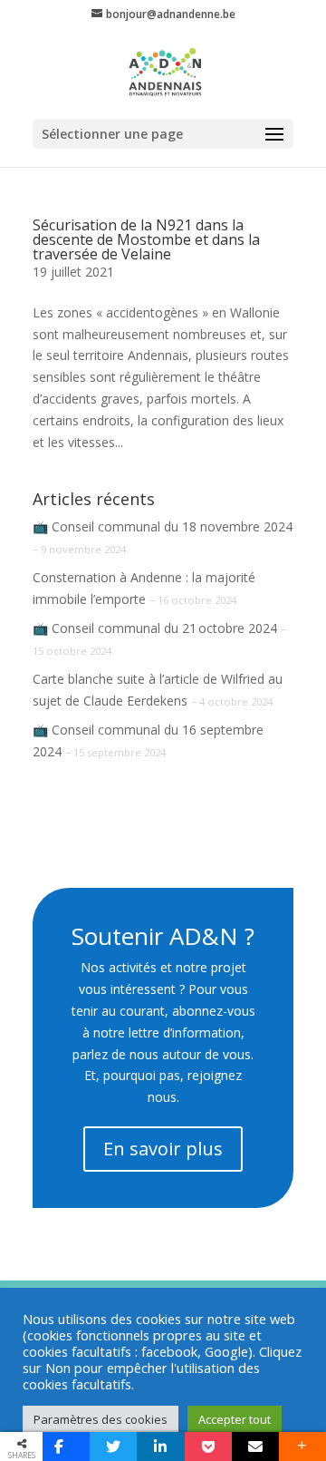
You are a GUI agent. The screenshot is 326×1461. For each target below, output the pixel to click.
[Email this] (255, 1446)
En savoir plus (163, 1148)
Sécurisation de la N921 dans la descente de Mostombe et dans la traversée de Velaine (146, 239)
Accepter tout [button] (234, 1419)
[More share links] (302, 1446)
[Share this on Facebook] (66, 1446)
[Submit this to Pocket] (208, 1446)
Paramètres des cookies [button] (101, 1419)
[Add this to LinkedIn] (160, 1446)
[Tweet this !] (113, 1446)
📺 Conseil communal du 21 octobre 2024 (155, 628)
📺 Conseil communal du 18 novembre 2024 (162, 526)
